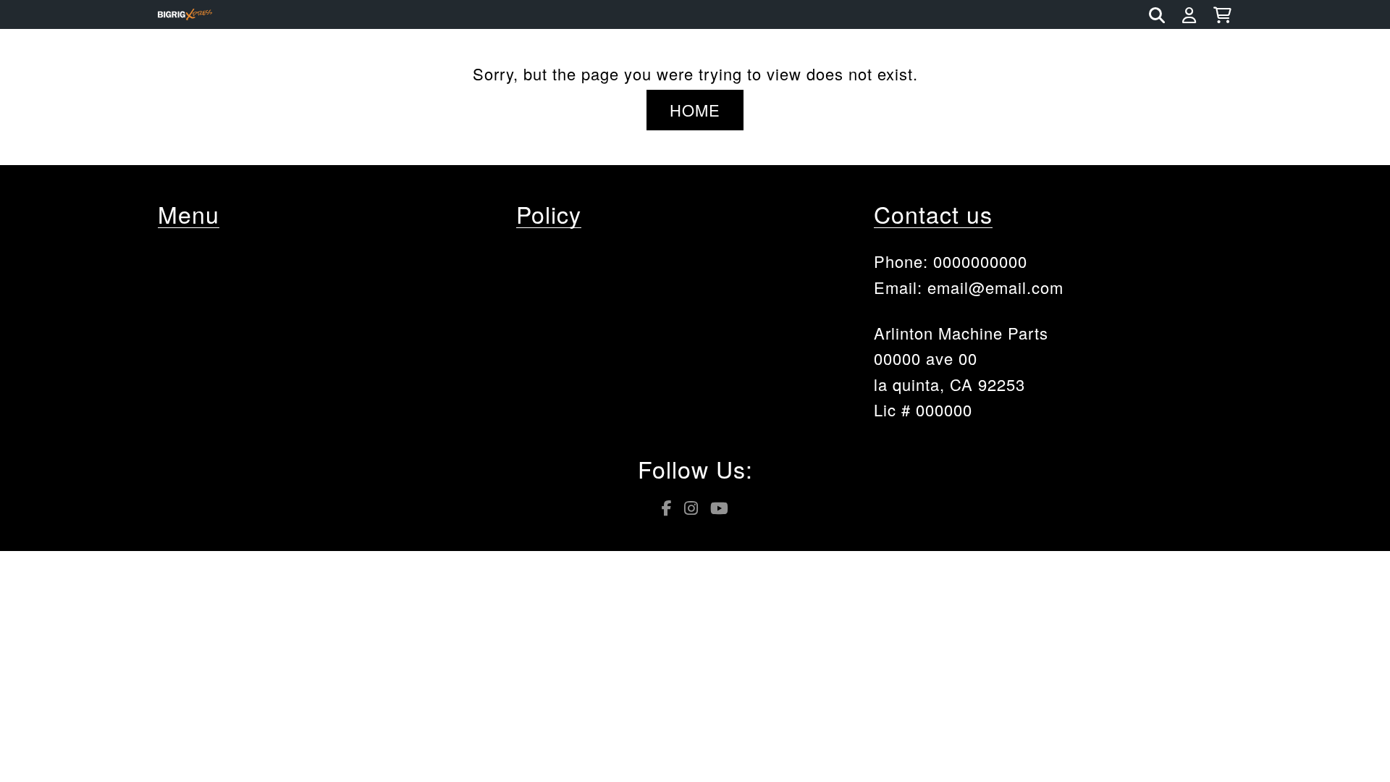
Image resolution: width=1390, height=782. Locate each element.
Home (695, 109)
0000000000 (980, 261)
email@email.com (995, 287)
